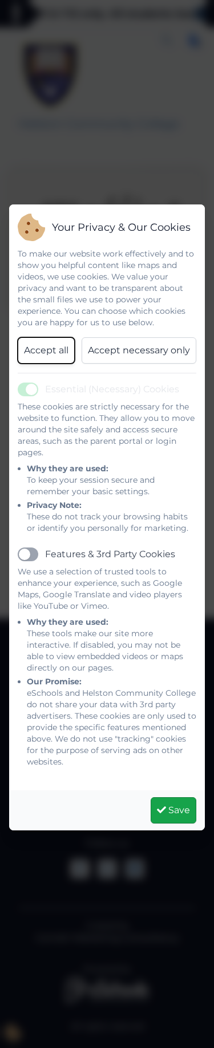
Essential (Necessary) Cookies (112, 389)
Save (178, 810)
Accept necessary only (139, 350)
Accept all (46, 350)
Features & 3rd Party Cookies (110, 554)
